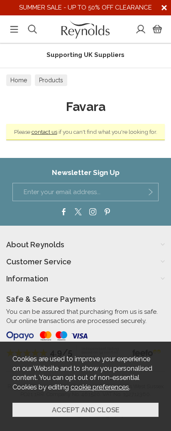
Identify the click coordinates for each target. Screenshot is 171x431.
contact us (44, 131)
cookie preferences (100, 387)
